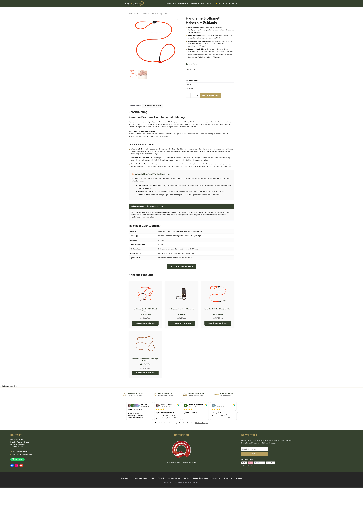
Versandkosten (200, 70)
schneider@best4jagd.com (22, 454)
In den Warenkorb (210, 95)
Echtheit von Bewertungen (233, 478)
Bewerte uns (215, 478)
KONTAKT (209, 3)
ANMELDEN (255, 454)
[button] (225, 3)
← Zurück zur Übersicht (8, 386)
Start (130, 14)
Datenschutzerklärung (140, 478)
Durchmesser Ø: (192, 80)
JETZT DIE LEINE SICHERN (181, 266)
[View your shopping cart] (229, 3)
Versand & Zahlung (174, 478)
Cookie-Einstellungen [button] (200, 478)
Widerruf (161, 478)
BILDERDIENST (183, 3)
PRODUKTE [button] (170, 3)
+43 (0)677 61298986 (21, 451)
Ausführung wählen (145, 323)
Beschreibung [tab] (135, 106)
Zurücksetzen (190, 88)
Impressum (125, 478)
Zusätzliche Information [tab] (152, 106)
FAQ (202, 3)
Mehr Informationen (181, 323)
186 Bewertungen (201, 423)
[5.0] (218, 3)
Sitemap (186, 478)
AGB (152, 478)
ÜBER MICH (195, 3)
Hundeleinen (137, 14)
